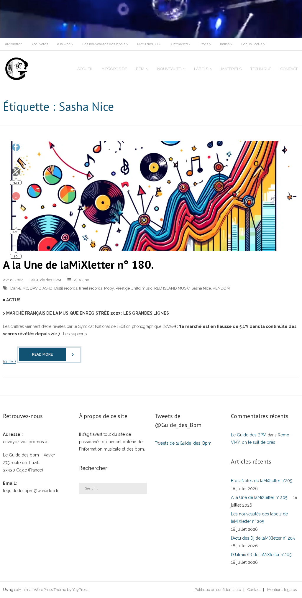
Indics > (226, 44)
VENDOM (221, 288)
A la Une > (65, 44)
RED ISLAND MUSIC (172, 288)
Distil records (65, 288)
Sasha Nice (201, 288)
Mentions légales (282, 589)
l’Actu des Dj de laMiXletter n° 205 (263, 538)
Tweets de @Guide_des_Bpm (183, 443)
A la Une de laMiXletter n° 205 (259, 497)
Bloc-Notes (39, 44)
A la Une (81, 280)
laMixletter (13, 44)
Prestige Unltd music (134, 288)
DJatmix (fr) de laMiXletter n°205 (261, 554)
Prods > (205, 44)
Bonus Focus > (253, 44)
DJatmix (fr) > (180, 44)
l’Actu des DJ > (149, 44)
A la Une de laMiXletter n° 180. (78, 264)
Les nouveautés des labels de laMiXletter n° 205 (259, 518)
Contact (254, 589)
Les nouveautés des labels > (105, 44)
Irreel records (90, 288)
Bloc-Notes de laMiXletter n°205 (261, 480)
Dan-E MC (19, 288)
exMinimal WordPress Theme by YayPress (51, 589)
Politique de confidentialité (218, 589)
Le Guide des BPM (45, 280)
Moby (109, 288)
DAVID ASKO (41, 288)
